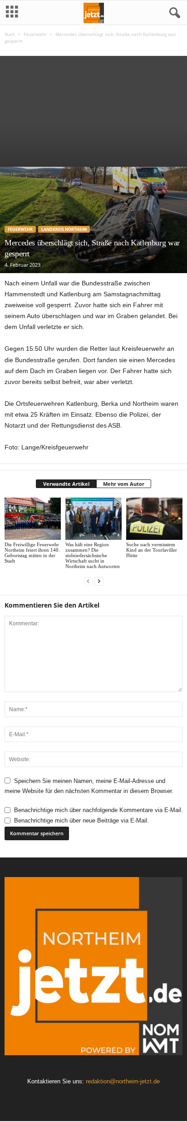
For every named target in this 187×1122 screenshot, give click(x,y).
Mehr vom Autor (123, 483)
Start (10, 34)
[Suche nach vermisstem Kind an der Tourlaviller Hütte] (154, 519)
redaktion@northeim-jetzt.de (123, 1081)
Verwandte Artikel (66, 483)
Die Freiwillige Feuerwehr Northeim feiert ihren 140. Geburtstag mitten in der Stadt (32, 552)
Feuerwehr (35, 34)
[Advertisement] (93, 109)
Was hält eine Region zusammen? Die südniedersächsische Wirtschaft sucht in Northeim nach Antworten (92, 555)
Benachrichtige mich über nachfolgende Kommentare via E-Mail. (98, 810)
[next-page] (98, 581)
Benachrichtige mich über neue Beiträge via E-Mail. (81, 820)
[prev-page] (88, 581)
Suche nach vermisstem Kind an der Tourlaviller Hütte (151, 550)
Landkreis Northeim (64, 229)
